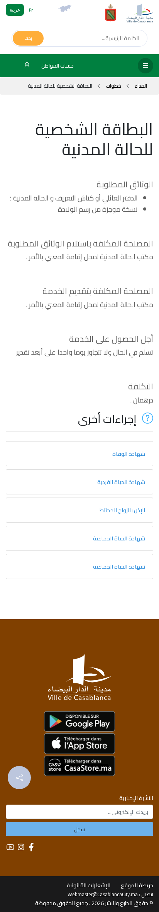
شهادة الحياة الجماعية (119, 538)
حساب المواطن (57, 65)
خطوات (113, 85)
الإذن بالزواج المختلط (122, 510)
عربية (15, 10)
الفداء (140, 85)
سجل (79, 829)
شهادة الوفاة (128, 453)
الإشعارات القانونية (88, 885)
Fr (31, 10)
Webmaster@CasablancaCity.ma (103, 894)
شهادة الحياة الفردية (121, 482)
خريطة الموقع (137, 885)
